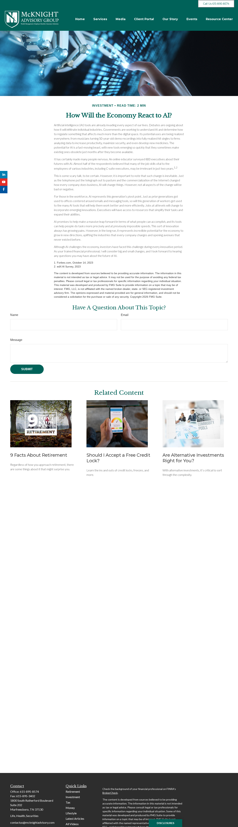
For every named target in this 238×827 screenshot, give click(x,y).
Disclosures (165, 823)
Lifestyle (71, 813)
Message (16, 339)
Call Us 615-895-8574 (216, 3)
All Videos (72, 824)
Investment (73, 797)
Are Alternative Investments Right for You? (193, 457)
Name (14, 314)
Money (70, 807)
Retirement (73, 791)
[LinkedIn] (3, 174)
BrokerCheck (110, 792)
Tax (68, 802)
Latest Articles (75, 818)
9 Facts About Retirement (38, 455)
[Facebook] (3, 189)
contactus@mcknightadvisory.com (32, 822)
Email (124, 314)
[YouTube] (3, 182)
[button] (80, 19)
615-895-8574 (29, 791)
